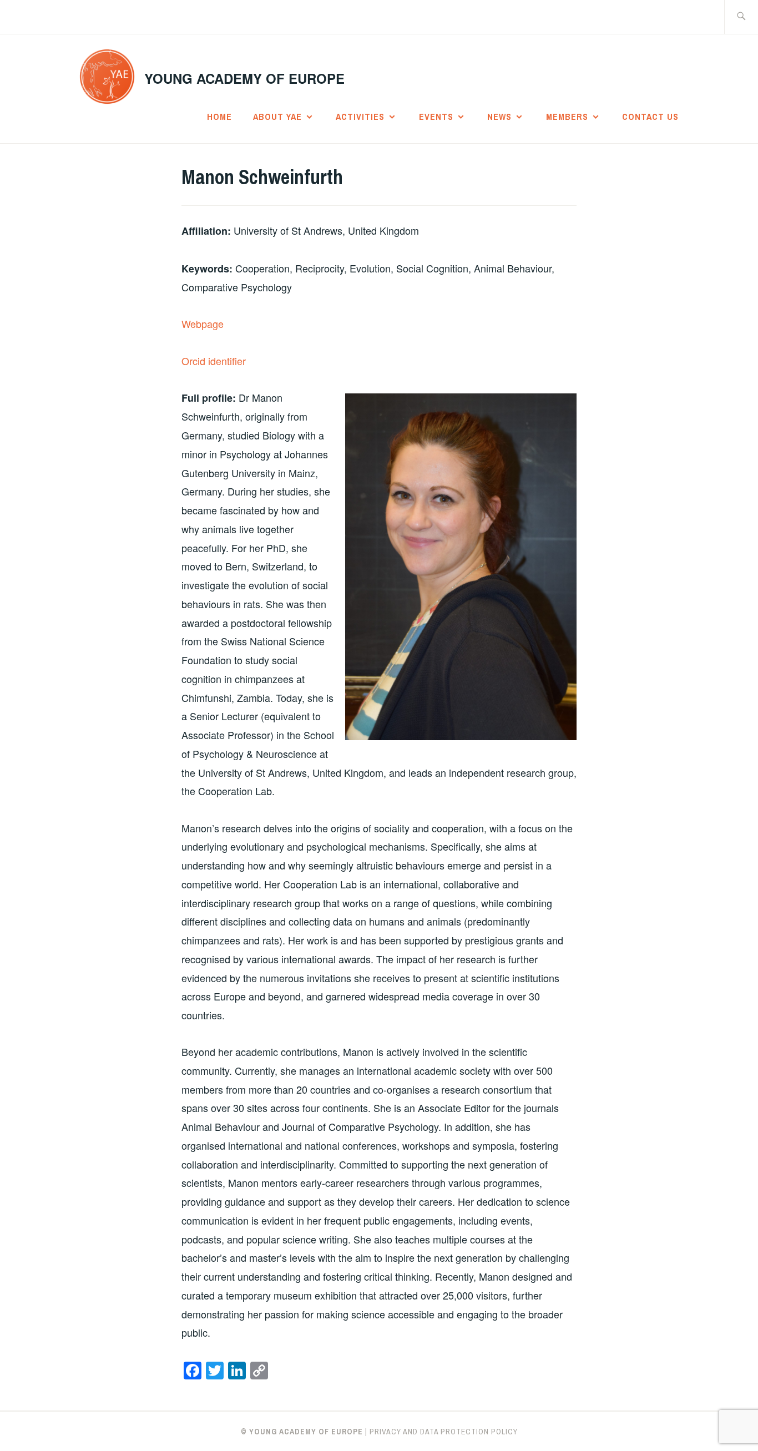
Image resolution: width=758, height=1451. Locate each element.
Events (436, 116)
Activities (360, 116)
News (499, 116)
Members (567, 116)
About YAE (277, 116)
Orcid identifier (213, 360)
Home (219, 116)
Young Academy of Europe (244, 78)
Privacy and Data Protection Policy (444, 1432)
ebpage (207, 323)
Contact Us (650, 116)
